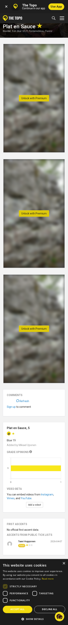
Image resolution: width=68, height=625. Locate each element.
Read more (48, 578)
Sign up (11, 406)
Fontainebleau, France (40, 31)
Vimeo (11, 498)
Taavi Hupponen (26, 541)
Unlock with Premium (34, 98)
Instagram (47, 494)
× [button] (63, 563)
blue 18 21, (22, 31)
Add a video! (34, 505)
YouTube (26, 498)
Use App (56, 6)
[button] (34, 619)
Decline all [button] (49, 609)
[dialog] (34, 592)
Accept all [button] (17, 609)
